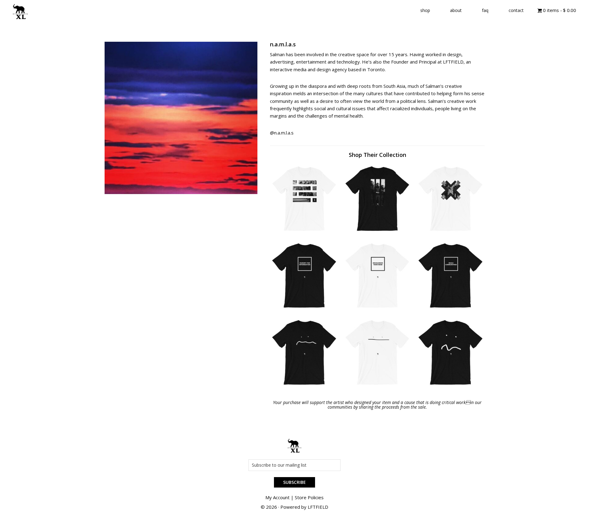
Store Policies (309, 497)
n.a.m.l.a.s (283, 44)
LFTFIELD (318, 507)
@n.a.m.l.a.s (282, 133)
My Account (277, 497)
